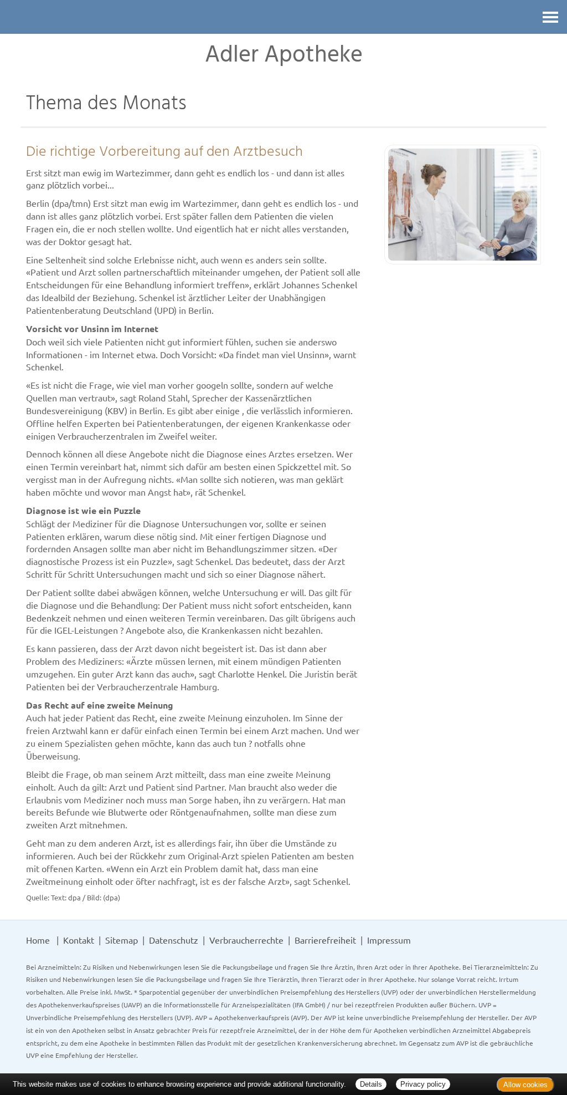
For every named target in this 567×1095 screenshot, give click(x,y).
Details (371, 1084)
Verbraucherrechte (246, 939)
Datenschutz (173, 939)
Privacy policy (423, 1084)
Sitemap (121, 939)
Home (38, 939)
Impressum (389, 939)
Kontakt (78, 939)
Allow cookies (525, 1085)
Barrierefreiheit (325, 939)
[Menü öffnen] (550, 17)
